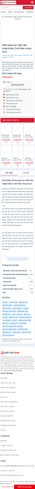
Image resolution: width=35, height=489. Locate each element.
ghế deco (6, 323)
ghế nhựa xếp (26, 332)
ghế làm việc (23, 302)
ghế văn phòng (7, 305)
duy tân (5, 302)
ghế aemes (22, 323)
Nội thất (10, 12)
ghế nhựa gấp (22, 329)
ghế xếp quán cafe (25, 320)
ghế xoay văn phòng (9, 311)
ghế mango (16, 332)
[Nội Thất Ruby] (10, 352)
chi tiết (26, 173)
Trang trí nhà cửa (6, 445)
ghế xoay (27, 314)
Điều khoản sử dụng (7, 388)
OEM (11, 55)
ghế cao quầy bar (8, 335)
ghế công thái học (19, 305)
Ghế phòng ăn (30, 12)
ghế (14, 314)
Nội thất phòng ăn (19, 12)
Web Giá (2, 483)
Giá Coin (8, 483)
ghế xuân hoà (13, 317)
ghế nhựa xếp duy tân (10, 329)
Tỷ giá (13, 481)
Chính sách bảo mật (7, 383)
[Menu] (32, 2)
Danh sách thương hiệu (8, 402)
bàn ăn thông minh (25, 317)
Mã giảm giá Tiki (6, 416)
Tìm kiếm (28, 8)
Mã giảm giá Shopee (8, 425)
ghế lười (25, 308)
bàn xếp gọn (7, 320)
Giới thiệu (9, 173)
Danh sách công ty (7, 406)
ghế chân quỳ (17, 308)
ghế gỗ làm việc (23, 311)
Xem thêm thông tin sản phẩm (17, 259)
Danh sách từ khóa (7, 411)
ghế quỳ (19, 314)
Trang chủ (3, 12)
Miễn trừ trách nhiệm (8, 392)
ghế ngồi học (7, 314)
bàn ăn (14, 320)
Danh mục (4, 397)
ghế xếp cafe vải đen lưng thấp (13, 326)
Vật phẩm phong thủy (8, 450)
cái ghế (5, 317)
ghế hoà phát (7, 308)
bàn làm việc (13, 302)
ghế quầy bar (7, 332)
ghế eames (13, 323)
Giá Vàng (32, 481)
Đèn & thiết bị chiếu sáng (9, 455)
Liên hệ (3, 430)
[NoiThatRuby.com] (11, 2)
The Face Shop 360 (22, 481)
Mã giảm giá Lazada (7, 421)
